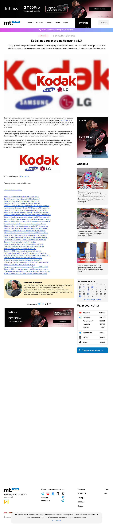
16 (88, 292)
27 (105, 294)
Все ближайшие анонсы (92, 299)
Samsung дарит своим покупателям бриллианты (21, 197)
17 (92, 292)
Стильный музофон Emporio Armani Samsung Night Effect (24, 246)
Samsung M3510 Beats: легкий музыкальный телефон (22, 251)
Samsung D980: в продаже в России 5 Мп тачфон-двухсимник (26, 228)
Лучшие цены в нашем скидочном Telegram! (56, 30)
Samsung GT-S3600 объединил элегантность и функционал (24, 231)
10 (92, 289)
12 (101, 289)
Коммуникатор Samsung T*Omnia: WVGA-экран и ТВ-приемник (26, 208)
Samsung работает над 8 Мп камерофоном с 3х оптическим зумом (27, 215)
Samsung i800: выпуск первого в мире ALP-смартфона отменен (26, 269)
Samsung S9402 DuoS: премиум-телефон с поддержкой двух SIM (26, 212)
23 (88, 294)
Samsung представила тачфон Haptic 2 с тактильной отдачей (26, 237)
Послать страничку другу (13, 190)
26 (101, 294)
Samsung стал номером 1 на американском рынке (21, 201)
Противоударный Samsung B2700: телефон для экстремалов (25, 253)
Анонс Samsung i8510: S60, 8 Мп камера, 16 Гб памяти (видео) (25, 274)
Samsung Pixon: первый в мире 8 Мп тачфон (20, 242)
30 (88, 296)
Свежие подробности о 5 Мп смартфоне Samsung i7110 (23, 258)
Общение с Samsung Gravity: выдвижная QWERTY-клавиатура (26, 226)
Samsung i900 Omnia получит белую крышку (19, 265)
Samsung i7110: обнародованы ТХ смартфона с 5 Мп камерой (25, 235)
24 (92, 294)
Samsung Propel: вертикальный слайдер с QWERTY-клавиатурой (26, 217)
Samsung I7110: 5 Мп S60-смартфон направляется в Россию (25, 224)
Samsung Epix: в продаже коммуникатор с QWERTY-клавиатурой (26, 206)
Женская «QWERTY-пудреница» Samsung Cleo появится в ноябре (27, 219)
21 (80, 294)
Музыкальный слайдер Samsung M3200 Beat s (20, 249)
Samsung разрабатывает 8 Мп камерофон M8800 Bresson (24, 244)
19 (100, 292)
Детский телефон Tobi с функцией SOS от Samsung (21, 199)
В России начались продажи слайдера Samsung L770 (22, 260)
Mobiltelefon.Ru (24, 176)
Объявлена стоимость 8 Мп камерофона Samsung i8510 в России (27, 271)
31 (80, 287)
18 (96, 292)
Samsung (63, 120)
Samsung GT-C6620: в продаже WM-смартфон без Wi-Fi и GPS (25, 210)
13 (105, 289)
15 (84, 292)
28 (80, 296)
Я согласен (56, 520)
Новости (43, 36)
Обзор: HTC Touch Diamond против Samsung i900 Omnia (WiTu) (26, 233)
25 (97, 294)
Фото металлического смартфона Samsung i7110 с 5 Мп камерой (26, 262)
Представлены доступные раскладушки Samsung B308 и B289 (26, 267)
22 (84, 294)
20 (105, 292)
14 (80, 292)
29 (84, 296)
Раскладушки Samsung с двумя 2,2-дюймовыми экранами (25, 240)
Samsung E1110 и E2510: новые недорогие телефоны (22, 203)
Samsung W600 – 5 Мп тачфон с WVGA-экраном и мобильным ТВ (27, 221)
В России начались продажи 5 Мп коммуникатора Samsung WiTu (27, 255)
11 (96, 289)
